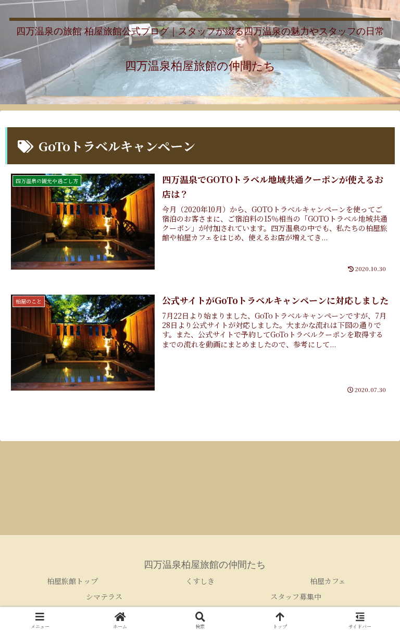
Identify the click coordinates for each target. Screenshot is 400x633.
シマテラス (104, 596)
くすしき (200, 581)
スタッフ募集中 (295, 596)
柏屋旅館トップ (72, 581)
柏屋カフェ (328, 581)
